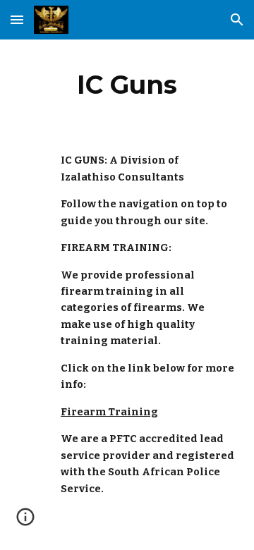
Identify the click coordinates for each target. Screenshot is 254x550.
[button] (17, 19)
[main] (127, 84)
